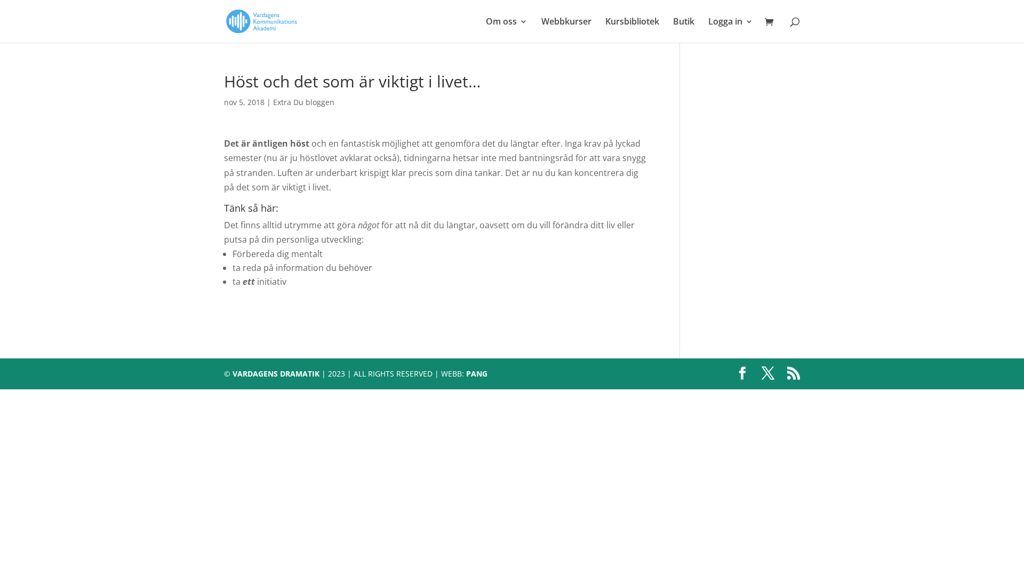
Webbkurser (566, 22)
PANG (476, 374)
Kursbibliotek (632, 22)
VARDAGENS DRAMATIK (276, 374)
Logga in (725, 22)
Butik (683, 22)
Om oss (501, 22)
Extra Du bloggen (303, 102)
